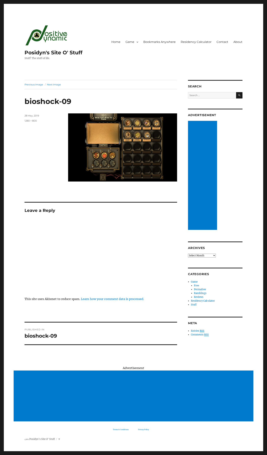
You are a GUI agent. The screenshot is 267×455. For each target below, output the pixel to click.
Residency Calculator (196, 42)
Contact (222, 42)
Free (196, 285)
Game (130, 42)
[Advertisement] (203, 175)
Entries (197, 330)
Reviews (198, 297)
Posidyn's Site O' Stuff (53, 52)
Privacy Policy (143, 429)
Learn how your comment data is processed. (112, 299)
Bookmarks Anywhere (159, 42)
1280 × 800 (31, 120)
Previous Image (34, 84)
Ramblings (200, 293)
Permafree (200, 289)
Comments (200, 334)
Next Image (54, 84)
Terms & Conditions (121, 429)
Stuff (194, 304)
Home (115, 42)
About (237, 42)
